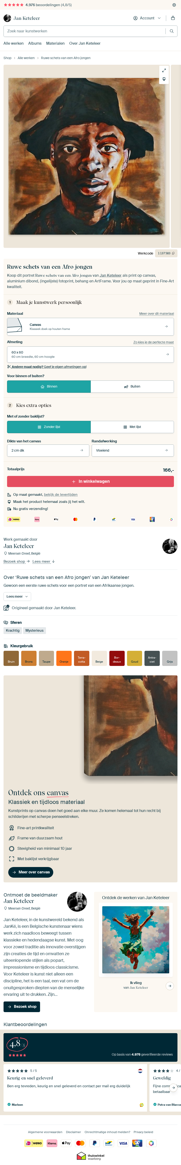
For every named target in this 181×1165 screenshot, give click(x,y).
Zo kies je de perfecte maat (153, 342)
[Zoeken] (171, 31)
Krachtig (13, 630)
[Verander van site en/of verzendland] (174, 5)
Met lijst (135, 427)
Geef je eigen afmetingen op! (49, 367)
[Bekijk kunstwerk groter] (164, 70)
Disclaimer (73, 1132)
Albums (34, 43)
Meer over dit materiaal (156, 313)
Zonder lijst (52, 427)
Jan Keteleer (26, 18)
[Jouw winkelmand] (173, 18)
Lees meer (42, 561)
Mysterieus (34, 630)
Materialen (55, 43)
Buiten (135, 386)
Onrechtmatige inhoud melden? (107, 1132)
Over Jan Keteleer (85, 43)
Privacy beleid (143, 1132)
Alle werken (14, 43)
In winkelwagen (94, 481)
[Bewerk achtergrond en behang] (164, 79)
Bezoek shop (15, 561)
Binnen (52, 386)
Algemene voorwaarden (45, 1132)
